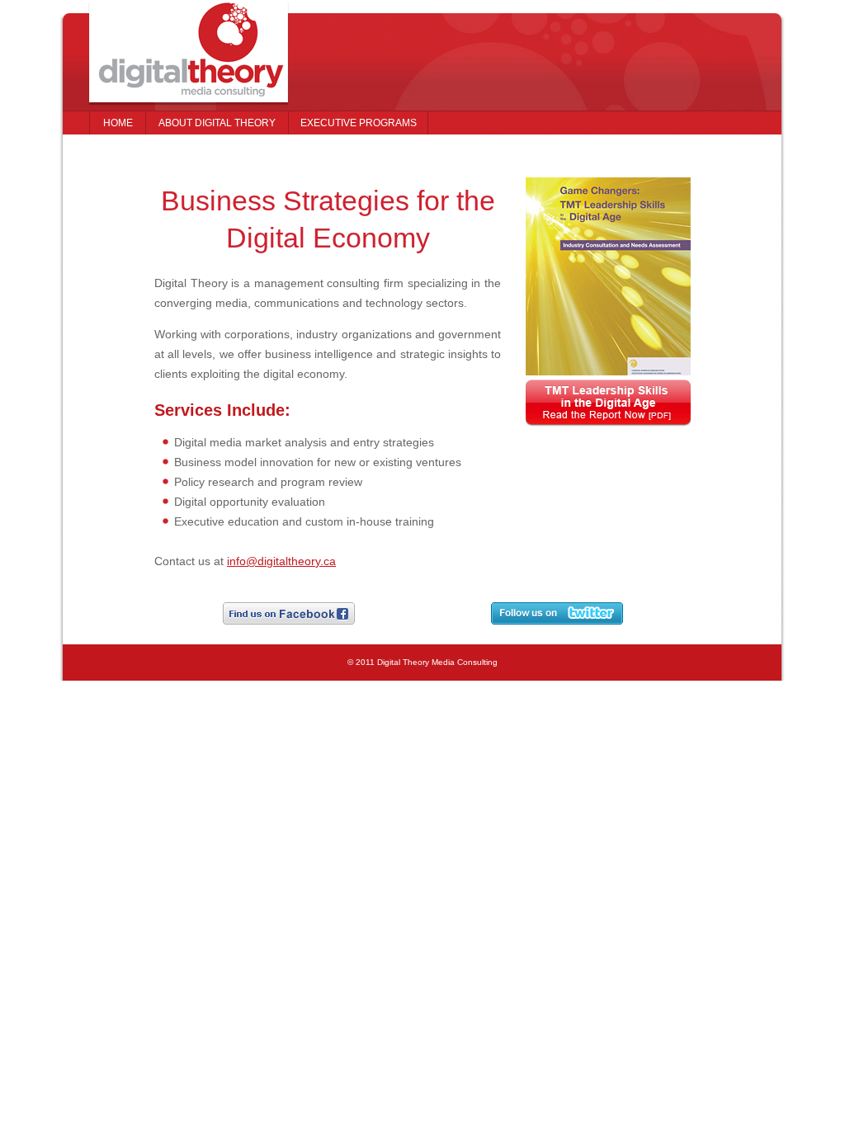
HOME (118, 123)
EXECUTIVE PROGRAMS (358, 123)
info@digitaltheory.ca (281, 561)
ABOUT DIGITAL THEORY (217, 123)
